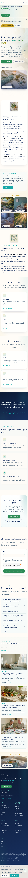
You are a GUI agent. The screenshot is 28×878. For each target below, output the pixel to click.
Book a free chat (14, 516)
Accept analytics (14, 875)
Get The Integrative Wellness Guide (14, 571)
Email (4, 552)
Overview (17, 806)
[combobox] (14, 863)
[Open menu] (26, 2)
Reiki (16, 810)
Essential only (5, 875)
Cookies (2, 846)
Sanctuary (3, 828)
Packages (3, 816)
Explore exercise (6, 384)
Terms (2, 843)
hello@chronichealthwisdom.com (8, 794)
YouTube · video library (6, 798)
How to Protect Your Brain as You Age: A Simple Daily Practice (13, 738)
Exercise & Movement (19, 815)
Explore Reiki (6, 328)
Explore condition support (14, 521)
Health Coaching (4, 805)
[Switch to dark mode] (23, 2)
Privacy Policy (13, 858)
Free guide (3, 832)
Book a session (6, 61)
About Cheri (3, 835)
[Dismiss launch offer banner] (26, 7)
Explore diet (5, 365)
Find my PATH (7, 187)
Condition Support (5, 807)
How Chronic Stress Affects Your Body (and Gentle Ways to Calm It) (12, 674)
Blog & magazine (4, 823)
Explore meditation (7, 308)
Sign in (18, 25)
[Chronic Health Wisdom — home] (3, 3)
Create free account (8, 25)
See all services (19, 61)
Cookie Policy (11, 872)
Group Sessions (4, 809)
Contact (16, 832)
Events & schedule (5, 825)
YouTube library (4, 830)
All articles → (4, 650)
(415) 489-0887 (4, 792)
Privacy (2, 841)
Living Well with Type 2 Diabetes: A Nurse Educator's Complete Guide (13, 706)
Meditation (17, 808)
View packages (5, 15)
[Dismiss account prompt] (26, 19)
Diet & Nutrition (18, 813)
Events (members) (19, 825)
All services (3, 814)
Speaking (3, 812)
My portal (17, 823)
